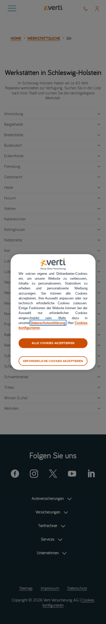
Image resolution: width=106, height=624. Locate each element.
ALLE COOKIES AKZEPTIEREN (53, 343)
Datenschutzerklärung (48, 323)
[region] (53, 312)
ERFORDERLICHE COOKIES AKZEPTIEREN (53, 360)
